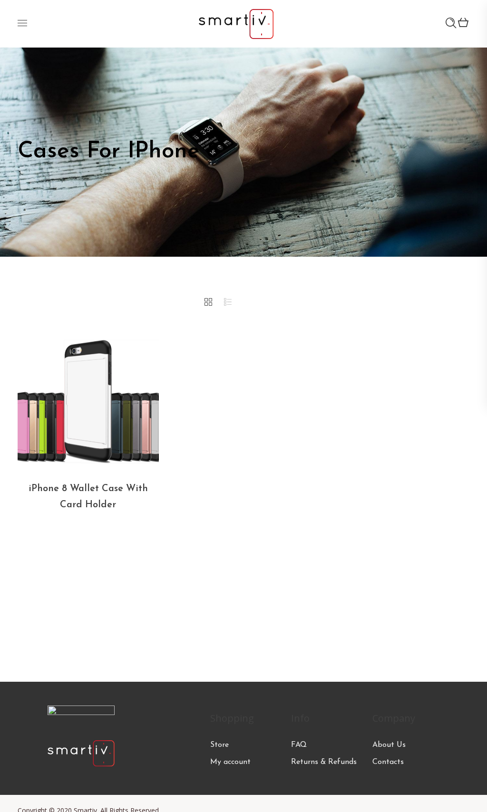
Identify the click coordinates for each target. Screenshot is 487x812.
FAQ (299, 745)
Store (219, 745)
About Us (389, 745)
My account (230, 762)
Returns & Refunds (324, 762)
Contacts (388, 762)
